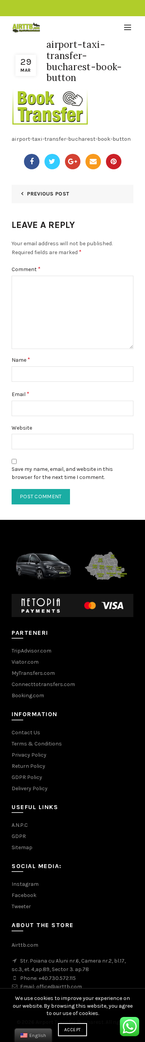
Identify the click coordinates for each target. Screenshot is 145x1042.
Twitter (52, 161)
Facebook (31, 161)
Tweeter (21, 906)
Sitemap (22, 847)
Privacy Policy (29, 755)
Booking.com (28, 695)
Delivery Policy (30, 788)
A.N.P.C (20, 825)
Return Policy (28, 766)
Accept (72, 1029)
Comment (26, 269)
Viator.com (25, 662)
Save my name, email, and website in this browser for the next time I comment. (62, 473)
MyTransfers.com (33, 673)
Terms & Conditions (37, 743)
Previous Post (48, 194)
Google (72, 161)
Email (93, 161)
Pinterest (113, 161)
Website (22, 428)
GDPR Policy (27, 777)
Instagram (25, 884)
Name (21, 359)
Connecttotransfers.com (43, 684)
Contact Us (26, 732)
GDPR (19, 836)
